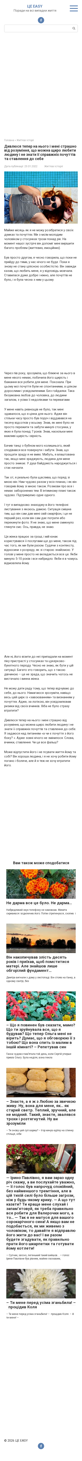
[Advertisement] (41, 85)
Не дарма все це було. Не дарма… (39, 902)
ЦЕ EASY (34, 6)
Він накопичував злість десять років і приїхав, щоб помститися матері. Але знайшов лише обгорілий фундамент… (37, 964)
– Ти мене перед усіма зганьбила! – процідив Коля (41, 1304)
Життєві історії (53, 166)
